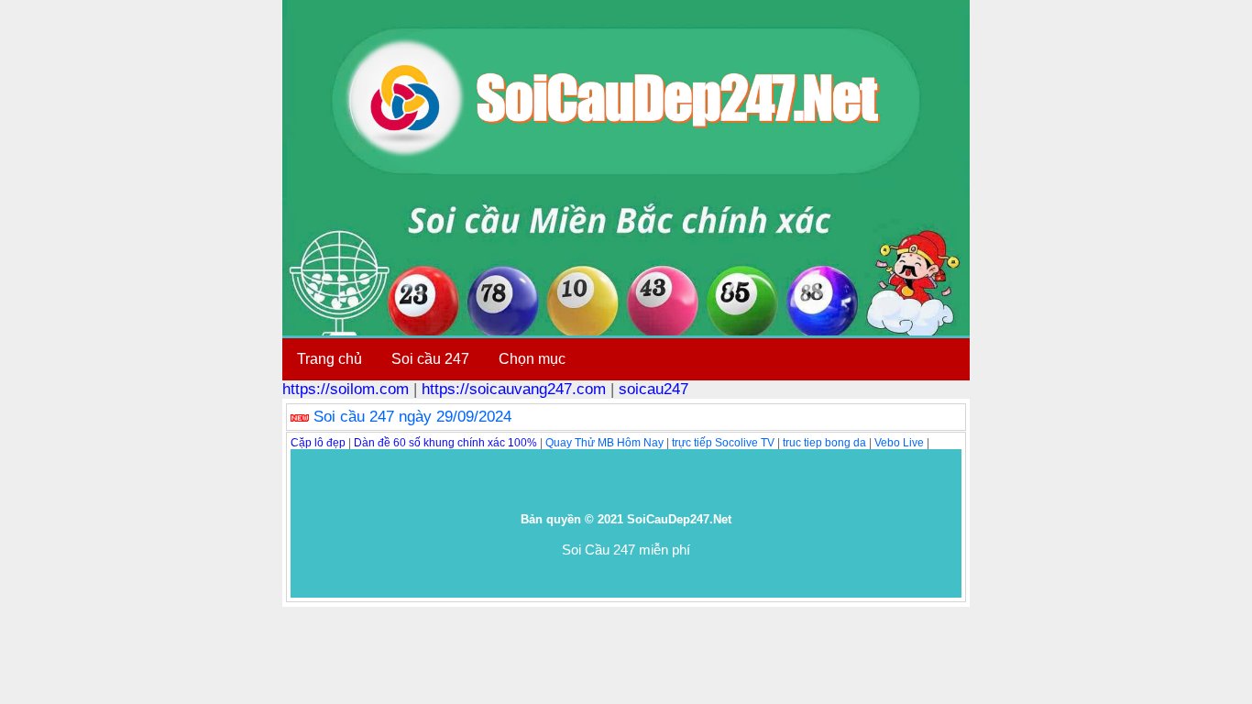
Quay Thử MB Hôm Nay (604, 442)
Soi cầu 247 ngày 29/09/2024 (412, 416)
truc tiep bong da (824, 442)
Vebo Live (899, 442)
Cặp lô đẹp (318, 442)
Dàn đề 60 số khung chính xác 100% (445, 442)
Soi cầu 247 (430, 359)
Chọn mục (532, 359)
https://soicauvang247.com (514, 389)
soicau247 (653, 389)
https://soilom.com (345, 389)
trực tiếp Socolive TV (723, 442)
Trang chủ (329, 359)
